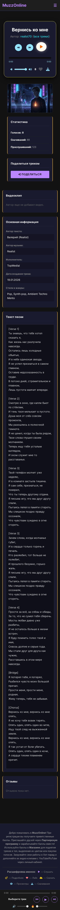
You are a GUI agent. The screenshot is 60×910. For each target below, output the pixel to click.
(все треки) (41, 36)
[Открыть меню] (55, 5)
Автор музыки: (14, 245)
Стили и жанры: (15, 288)
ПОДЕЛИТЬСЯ (31, 174)
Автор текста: (14, 231)
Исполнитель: (14, 259)
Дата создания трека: (18, 273)
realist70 (26, 36)
